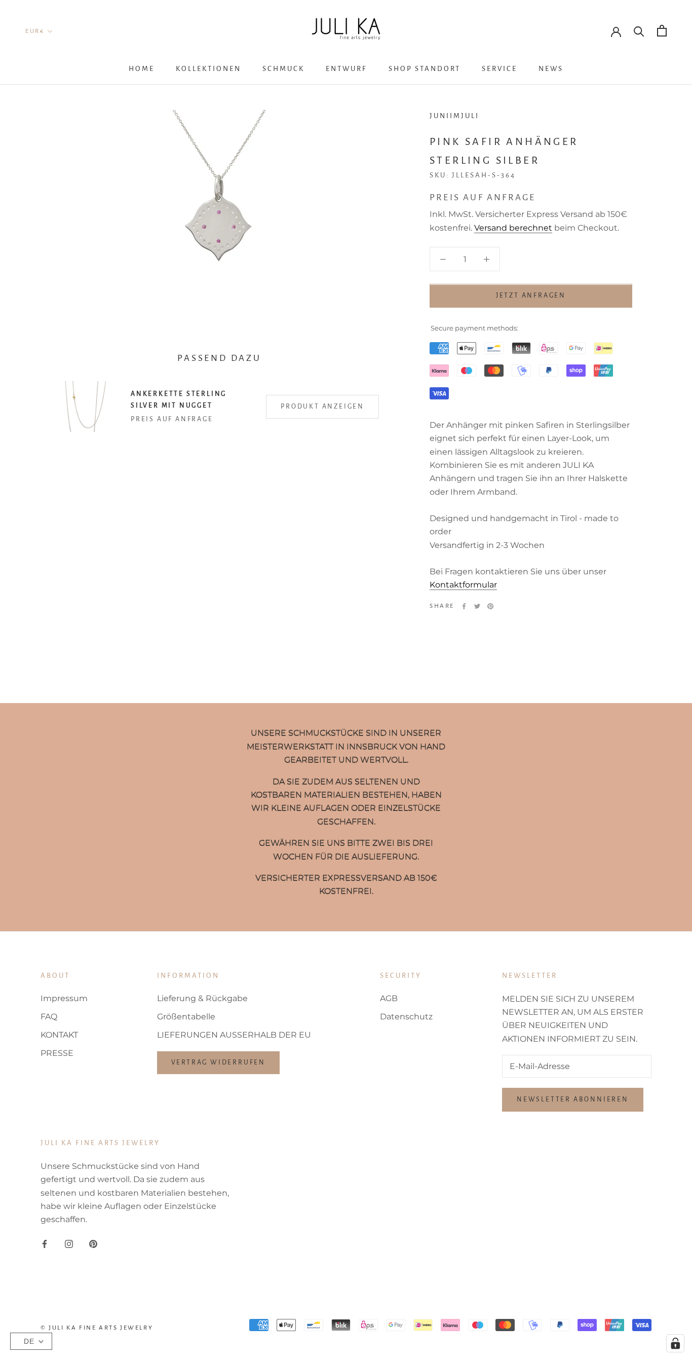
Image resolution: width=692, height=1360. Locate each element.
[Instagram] (69, 1243)
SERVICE (499, 68)
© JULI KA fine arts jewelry (97, 1328)
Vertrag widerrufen (218, 1062)
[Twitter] (477, 606)
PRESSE (57, 1053)
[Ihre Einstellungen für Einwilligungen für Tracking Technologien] (675, 1343)
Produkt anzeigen (322, 406)
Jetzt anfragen (531, 296)
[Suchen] (639, 30)
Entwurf (346, 68)
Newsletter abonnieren (573, 1099)
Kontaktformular (463, 585)
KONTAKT (59, 1035)
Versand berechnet (513, 228)
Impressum (64, 998)
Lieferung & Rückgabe (202, 998)
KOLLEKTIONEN (208, 68)
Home (142, 68)
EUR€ (34, 31)
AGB (389, 998)
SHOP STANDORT (424, 68)
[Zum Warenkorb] (662, 30)
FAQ (49, 1016)
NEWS (551, 68)
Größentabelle (186, 1016)
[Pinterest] (490, 606)
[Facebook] (464, 606)
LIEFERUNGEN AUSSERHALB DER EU (234, 1035)
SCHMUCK (283, 68)
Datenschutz (406, 1016)
